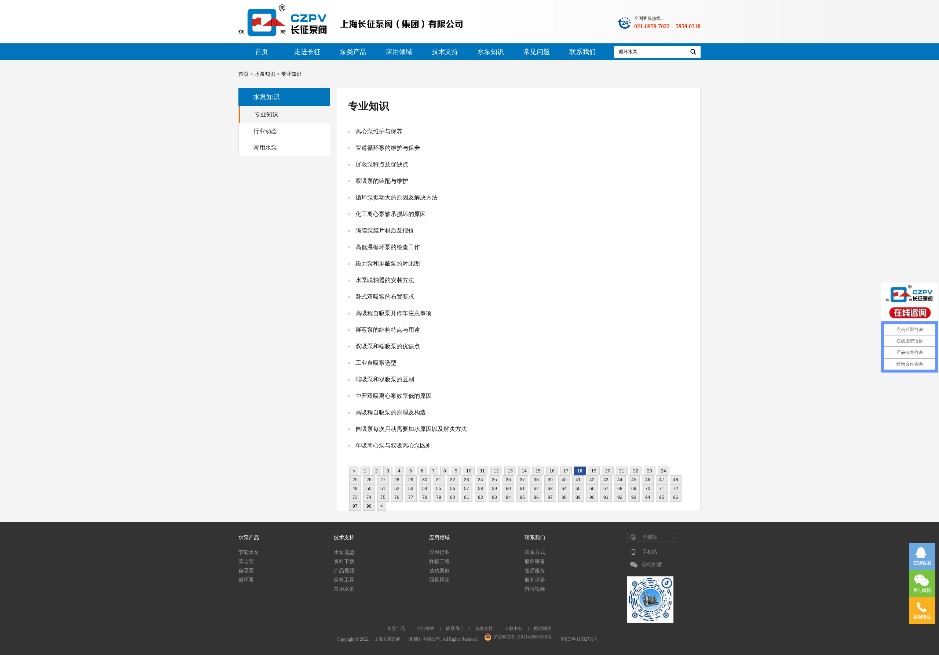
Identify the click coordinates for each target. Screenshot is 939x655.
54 (424, 488)
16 (552, 471)
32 (452, 479)
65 (578, 488)
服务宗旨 (535, 561)
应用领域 (399, 51)
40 (564, 479)
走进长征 (307, 51)
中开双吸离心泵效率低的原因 (393, 396)
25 (355, 479)
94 (647, 497)
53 (410, 488)
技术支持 (445, 51)
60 (508, 488)
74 (369, 497)
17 (566, 471)
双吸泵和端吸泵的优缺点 (387, 346)
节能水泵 (248, 552)
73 (355, 497)
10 (468, 471)
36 (508, 479)
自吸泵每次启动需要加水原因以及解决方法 (411, 429)
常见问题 (536, 51)
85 (522, 497)
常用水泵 (265, 147)
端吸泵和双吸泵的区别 (384, 379)
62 (536, 488)
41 (578, 479)
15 (538, 471)
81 (466, 497)
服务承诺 (535, 580)
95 (661, 497)
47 (661, 479)
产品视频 (344, 570)
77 (410, 497)
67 (606, 488)
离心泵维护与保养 (378, 131)
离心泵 (246, 561)
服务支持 (484, 628)
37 (522, 479)
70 (647, 488)
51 (383, 488)
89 (578, 497)
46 (647, 479)
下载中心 (513, 628)
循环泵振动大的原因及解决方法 (396, 197)
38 (536, 479)
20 (607, 471)
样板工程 (439, 561)
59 (494, 488)
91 (606, 497)
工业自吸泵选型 (376, 363)
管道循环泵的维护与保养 (387, 148)
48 (675, 479)
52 (396, 488)
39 (550, 479)
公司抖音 (652, 564)
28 (396, 479)
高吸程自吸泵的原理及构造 (390, 412)
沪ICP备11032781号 (579, 639)
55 (438, 488)
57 (466, 488)
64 (564, 488)
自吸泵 (246, 570)
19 (593, 471)
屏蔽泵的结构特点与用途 (387, 330)
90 (592, 497)
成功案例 (439, 570)
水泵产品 (248, 537)
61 (522, 488)
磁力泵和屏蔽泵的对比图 (387, 263)
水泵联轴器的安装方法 (384, 280)
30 (424, 479)
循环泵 (246, 580)
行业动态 (265, 131)
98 (369, 506)
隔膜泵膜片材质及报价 (384, 230)
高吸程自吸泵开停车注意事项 (393, 313)
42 (592, 479)
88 (564, 497)
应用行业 (439, 552)
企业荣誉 (425, 628)
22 (635, 471)
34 (480, 479)
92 (619, 497)
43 (606, 479)
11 (482, 471)
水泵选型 (344, 552)
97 (355, 506)
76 (396, 497)
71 (661, 488)
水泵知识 (491, 51)
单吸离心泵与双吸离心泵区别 (393, 445)
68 (619, 488)
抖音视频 (535, 589)
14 (524, 471)
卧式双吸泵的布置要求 (384, 297)
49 (355, 488)
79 (438, 497)
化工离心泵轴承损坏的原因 (390, 214)
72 (675, 488)
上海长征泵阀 (387, 639)
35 (494, 479)
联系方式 (535, 552)
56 (452, 488)
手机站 (649, 552)
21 (621, 471)
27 (383, 479)
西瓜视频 (439, 580)
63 (550, 488)
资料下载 (344, 561)
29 (410, 479)
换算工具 (344, 580)
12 (496, 471)
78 (424, 497)
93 (633, 497)
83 (494, 497)
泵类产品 (353, 51)
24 (663, 471)
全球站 (650, 537)
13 (510, 471)
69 (633, 488)
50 (369, 488)
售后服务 (535, 570)
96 (675, 497)
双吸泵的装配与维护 (381, 181)
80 (452, 497)
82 (480, 497)
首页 (261, 51)
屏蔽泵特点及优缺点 (381, 164)
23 (649, 471)
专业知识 (266, 114)
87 (550, 497)
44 (619, 479)
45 (633, 479)
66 (592, 488)
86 (536, 497)
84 (508, 497)
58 (480, 488)
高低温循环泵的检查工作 (387, 247)
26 (369, 479)
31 (438, 479)
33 (466, 479)
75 (383, 497)
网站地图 (543, 628)
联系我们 (582, 51)
